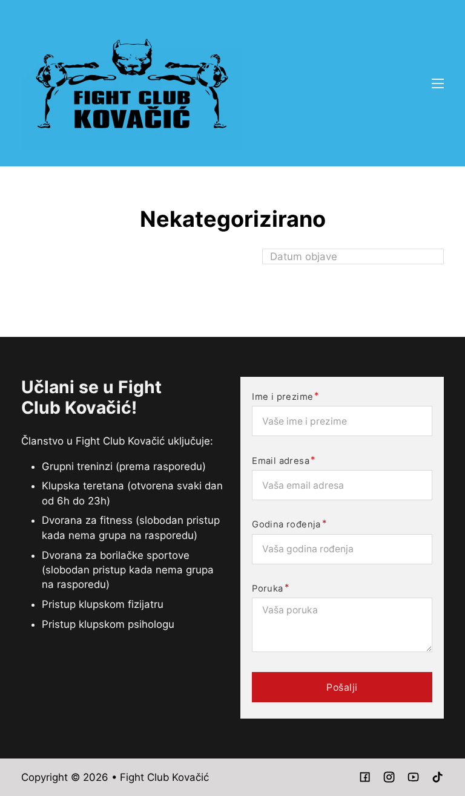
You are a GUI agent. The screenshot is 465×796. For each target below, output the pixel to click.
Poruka (267, 588)
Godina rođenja (286, 524)
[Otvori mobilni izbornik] (438, 83)
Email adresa (280, 461)
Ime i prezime (282, 397)
